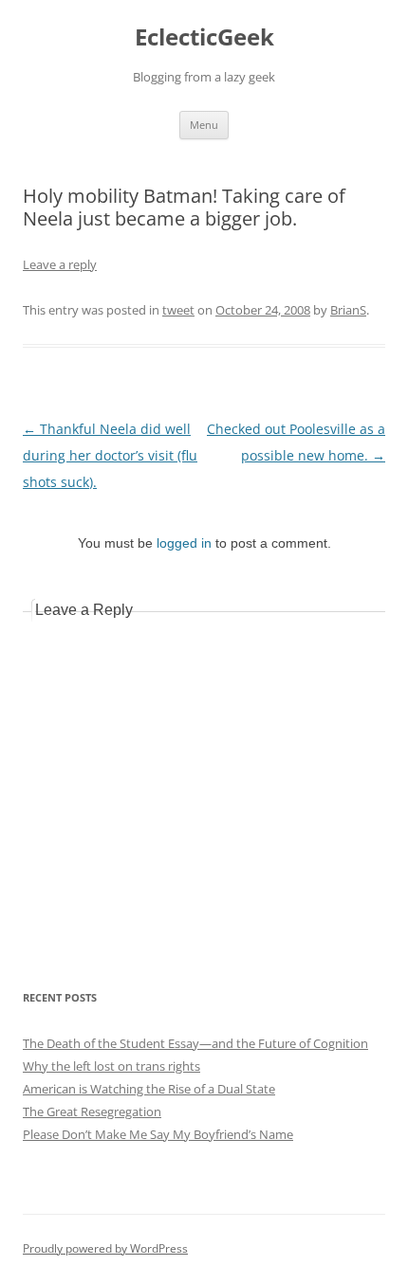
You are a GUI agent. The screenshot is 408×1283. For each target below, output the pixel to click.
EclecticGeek (204, 37)
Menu (204, 124)
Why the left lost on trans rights (111, 1066)
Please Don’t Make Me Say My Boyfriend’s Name (158, 1134)
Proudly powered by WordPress (105, 1248)
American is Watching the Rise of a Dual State (149, 1088)
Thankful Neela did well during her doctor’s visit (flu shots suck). (110, 455)
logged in (184, 543)
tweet (178, 309)
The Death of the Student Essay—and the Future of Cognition (195, 1043)
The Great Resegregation (92, 1111)
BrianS (348, 309)
